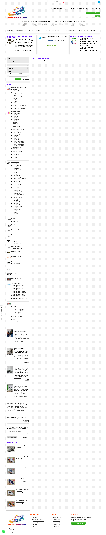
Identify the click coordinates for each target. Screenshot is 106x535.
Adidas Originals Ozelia (18, 131)
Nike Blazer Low (16, 172)
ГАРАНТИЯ (85, 30)
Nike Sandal (15, 215)
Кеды (14, 319)
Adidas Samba (16, 119)
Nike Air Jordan (16, 168)
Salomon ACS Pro (17, 263)
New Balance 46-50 (17, 93)
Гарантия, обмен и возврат (38, 522)
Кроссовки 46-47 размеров (19, 105)
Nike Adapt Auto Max (17, 197)
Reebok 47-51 (16, 95)
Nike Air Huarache (17, 210)
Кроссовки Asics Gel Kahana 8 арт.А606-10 (22, 468)
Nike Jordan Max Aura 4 (18, 183)
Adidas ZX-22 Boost (17, 125)
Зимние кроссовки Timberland (20, 298)
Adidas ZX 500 (16, 138)
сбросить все (26, 79)
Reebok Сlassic (16, 241)
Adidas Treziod (16, 126)
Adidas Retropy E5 (17, 147)
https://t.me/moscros (59, 40)
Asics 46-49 (15, 89)
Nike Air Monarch (16, 181)
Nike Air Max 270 (17, 207)
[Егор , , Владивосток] (10, 355)
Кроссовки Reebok (17, 312)
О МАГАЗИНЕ (11, 31)
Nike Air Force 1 (16, 166)
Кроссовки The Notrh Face (19, 309)
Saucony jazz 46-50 (17, 96)
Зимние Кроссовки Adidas (19, 285)
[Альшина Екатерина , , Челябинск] (10, 336)
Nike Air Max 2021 (17, 190)
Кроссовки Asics (56, 519)
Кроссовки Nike (16, 306)
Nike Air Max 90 (16, 203)
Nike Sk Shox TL (16, 187)
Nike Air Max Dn (16, 164)
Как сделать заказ (36, 517)
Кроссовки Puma (56, 524)
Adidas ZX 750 (16, 139)
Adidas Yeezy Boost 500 (18, 144)
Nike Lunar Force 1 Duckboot (19, 178)
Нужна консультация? (1, 312)
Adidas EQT (15, 123)
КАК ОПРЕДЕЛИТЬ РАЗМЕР (56, 30)
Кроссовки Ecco (56, 526)
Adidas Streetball (17, 118)
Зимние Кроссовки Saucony (19, 289)
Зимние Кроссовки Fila (18, 288)
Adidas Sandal (16, 120)
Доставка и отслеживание (38, 521)
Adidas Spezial (16, 156)
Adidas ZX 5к (16, 122)
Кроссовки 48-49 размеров (19, 107)
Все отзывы (23, 437)
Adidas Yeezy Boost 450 (18, 142)
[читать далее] (20, 341)
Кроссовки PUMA (17, 313)
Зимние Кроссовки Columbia (19, 291)
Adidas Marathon (16, 116)
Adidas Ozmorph (16, 115)
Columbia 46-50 (16, 98)
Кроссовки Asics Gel (17, 316)
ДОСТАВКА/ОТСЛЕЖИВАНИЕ (73, 30)
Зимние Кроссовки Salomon (19, 292)
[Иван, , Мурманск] (10, 373)
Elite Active (15, 221)
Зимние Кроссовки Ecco (18, 297)
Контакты (34, 528)
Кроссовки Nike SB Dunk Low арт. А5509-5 (21, 501)
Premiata (15, 101)
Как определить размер (37, 519)
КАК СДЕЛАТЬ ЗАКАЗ (41, 30)
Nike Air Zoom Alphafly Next (19, 177)
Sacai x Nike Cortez (17, 188)
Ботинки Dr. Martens (17, 318)
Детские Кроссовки (17, 321)
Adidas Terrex (16, 128)
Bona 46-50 (15, 99)
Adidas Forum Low (17, 132)
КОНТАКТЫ (10, 30)
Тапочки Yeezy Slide (17, 159)
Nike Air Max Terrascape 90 (19, 180)
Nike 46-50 (15, 92)
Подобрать (18, 78)
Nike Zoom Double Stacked (19, 165)
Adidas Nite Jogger (17, 134)
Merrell (14, 102)
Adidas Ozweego (17, 137)
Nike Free (15, 185)
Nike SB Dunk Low (17, 171)
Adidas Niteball (16, 135)
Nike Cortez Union (17, 184)
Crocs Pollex (15, 157)
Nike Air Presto (16, 212)
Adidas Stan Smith (17, 150)
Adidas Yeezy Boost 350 (18, 141)
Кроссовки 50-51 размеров (19, 108)
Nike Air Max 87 (16, 202)
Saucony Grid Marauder (18, 248)
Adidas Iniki (15, 148)
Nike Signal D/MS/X (17, 191)
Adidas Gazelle (16, 153)
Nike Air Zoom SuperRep (18, 194)
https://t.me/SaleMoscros (59, 43)
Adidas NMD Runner (17, 151)
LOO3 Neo (15, 220)
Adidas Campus (16, 113)
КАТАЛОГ (31, 30)
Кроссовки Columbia (17, 307)
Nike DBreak (15, 196)
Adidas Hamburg (16, 154)
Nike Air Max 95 (16, 205)
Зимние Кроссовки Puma (18, 294)
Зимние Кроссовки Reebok (19, 295)
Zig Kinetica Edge (17, 243)
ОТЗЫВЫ (92, 30)
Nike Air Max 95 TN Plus (18, 206)
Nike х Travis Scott (17, 169)
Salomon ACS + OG (17, 265)
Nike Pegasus (16, 174)
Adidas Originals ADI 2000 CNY (20, 129)
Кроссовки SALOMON (18, 310)
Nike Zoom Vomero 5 (18, 175)
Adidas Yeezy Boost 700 (18, 145)
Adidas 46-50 (16, 91)
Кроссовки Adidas (17, 305)
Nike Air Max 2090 (17, 193)
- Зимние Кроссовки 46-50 (19, 104)
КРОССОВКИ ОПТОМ (21, 30)
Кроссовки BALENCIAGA (18, 315)
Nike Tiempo (16, 213)
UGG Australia (16, 300)
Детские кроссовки (57, 517)
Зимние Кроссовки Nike (18, 286)
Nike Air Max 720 (17, 209)
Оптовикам (34, 524)
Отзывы (34, 526)
